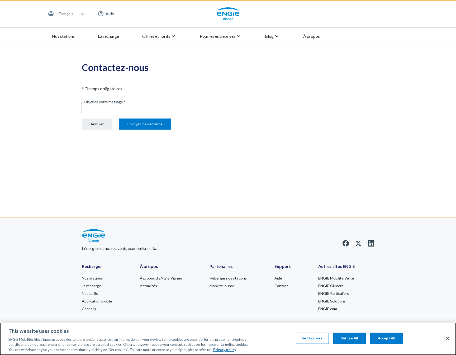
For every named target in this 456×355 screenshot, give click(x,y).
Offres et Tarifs (159, 36)
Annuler (97, 124)
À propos (311, 36)
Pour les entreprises (221, 36)
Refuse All (349, 338)
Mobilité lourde (222, 285)
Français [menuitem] (65, 14)
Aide (110, 13)
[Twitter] (358, 244)
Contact (281, 285)
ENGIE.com (327, 308)
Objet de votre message (104, 102)
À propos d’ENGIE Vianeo (161, 278)
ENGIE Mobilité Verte (336, 278)
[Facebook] (346, 244)
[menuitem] (66, 13)
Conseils (89, 308)
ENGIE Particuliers (333, 293)
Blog (272, 36)
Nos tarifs (90, 293)
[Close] (447, 338)
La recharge (108, 36)
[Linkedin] (371, 244)
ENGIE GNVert (330, 285)
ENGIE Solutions (332, 301)
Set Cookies (312, 338)
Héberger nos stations (228, 278)
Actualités (148, 285)
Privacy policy (224, 349)
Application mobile (97, 301)
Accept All (386, 338)
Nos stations (63, 36)
